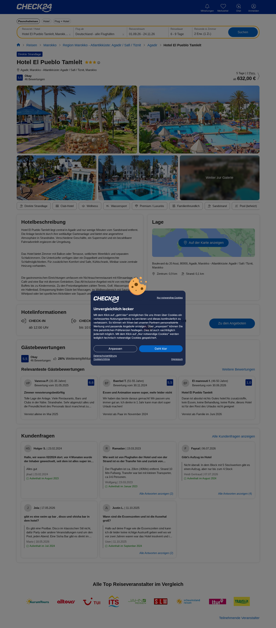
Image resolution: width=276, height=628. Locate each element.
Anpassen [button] (115, 348)
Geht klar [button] (161, 348)
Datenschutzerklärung (105, 355)
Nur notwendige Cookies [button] (170, 297)
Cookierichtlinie (102, 359)
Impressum (177, 359)
